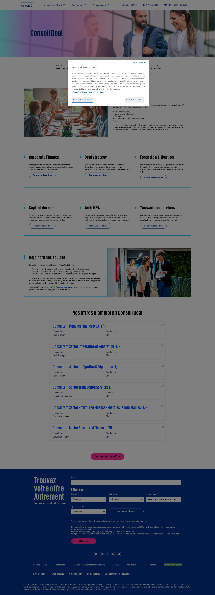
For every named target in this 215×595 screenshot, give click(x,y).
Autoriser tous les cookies (82, 100)
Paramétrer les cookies (134, 100)
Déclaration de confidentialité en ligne (88, 92)
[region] (108, 83)
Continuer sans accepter (139, 62)
